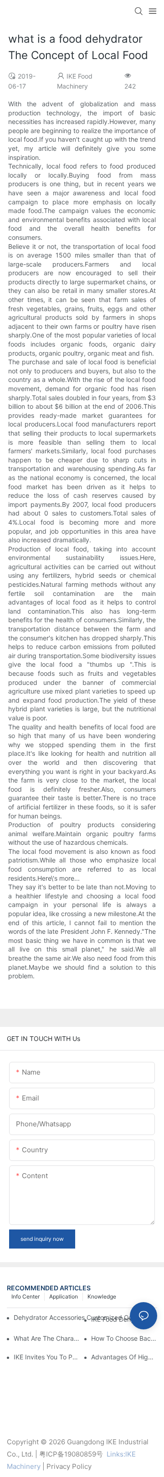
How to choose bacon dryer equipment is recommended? (124, 1338)
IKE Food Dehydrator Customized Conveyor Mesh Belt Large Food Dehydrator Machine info (124, 1319)
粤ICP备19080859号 (71, 1454)
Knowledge (101, 1296)
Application (63, 1296)
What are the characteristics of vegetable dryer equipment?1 (47, 1338)
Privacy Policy (69, 1466)
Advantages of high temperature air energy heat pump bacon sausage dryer (124, 1357)
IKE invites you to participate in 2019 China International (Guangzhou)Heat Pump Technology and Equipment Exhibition (47, 1357)
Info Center (25, 1296)
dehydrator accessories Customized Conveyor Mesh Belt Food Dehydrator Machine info (77, 1317)
